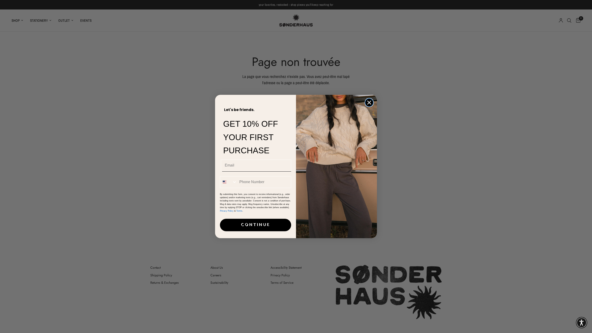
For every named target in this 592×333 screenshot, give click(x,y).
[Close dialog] (369, 103)
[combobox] (228, 182)
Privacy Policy (227, 211)
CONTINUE (255, 225)
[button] (581, 322)
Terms (239, 211)
